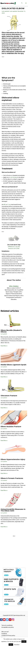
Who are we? (5, 631)
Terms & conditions (6, 625)
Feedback (4, 633)
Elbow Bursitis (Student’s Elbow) (11, 331)
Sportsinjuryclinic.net (19, 615)
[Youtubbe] (4, 619)
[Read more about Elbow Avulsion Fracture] (14, 417)
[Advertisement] (14, 67)
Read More (16, 644)
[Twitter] (7, 619)
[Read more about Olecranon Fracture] (14, 386)
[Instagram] (13, 619)
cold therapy (13, 177)
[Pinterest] (10, 619)
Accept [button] (23, 641)
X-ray (8, 204)
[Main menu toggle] (26, 3)
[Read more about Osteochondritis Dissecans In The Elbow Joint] (14, 500)
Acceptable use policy (7, 627)
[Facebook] (1, 619)
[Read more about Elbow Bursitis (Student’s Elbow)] (14, 321)
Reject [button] (10, 644)
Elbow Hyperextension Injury (13, 459)
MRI (5, 204)
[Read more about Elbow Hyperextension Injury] (14, 450)
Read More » (4, 346)
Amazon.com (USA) (13, 248)
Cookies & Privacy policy (8, 635)
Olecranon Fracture (9, 396)
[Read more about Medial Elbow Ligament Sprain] (14, 355)
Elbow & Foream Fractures (12, 478)
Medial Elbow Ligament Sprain (13, 365)
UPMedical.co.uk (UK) (14, 246)
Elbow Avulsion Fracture (11, 426)
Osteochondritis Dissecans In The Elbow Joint (13, 510)
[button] (22, 3)
